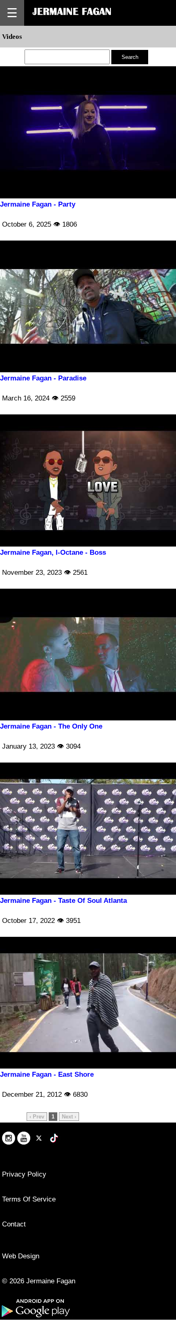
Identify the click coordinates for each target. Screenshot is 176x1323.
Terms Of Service (29, 1199)
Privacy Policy (24, 1174)
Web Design (20, 1256)
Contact (14, 1224)
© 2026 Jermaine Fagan (38, 1281)
